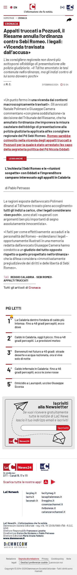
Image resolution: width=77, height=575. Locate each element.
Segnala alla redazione (28, 558)
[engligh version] (12, 7)
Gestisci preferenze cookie (34, 562)
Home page (9, 18)
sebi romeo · (44, 277)
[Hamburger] (5, 7)
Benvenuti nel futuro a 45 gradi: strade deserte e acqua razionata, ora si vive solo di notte (39, 355)
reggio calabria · (23, 277)
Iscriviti (63, 428)
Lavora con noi (56, 562)
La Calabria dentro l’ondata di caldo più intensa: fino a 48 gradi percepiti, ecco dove (39, 323)
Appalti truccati (16, 280)
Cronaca (22, 18)
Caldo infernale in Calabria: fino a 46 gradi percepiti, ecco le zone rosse (38, 370)
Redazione (11, 558)
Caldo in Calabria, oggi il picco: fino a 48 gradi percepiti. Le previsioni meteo (40, 338)
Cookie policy (57, 558)
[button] (69, 19)
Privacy (45, 558)
